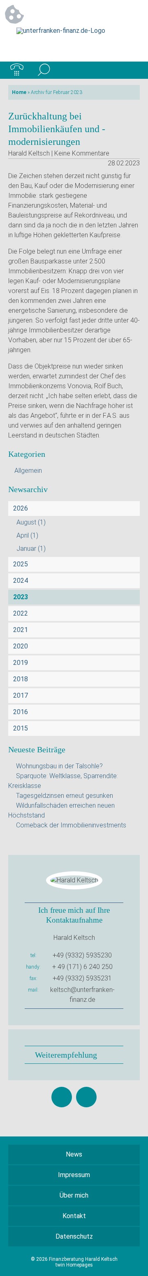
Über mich (74, 1195)
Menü (131, 70)
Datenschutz (74, 1236)
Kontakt (74, 1216)
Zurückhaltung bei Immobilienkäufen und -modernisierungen (56, 129)
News (74, 1154)
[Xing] (86, 1097)
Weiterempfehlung (66, 1054)
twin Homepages (74, 1265)
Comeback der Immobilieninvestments (71, 825)
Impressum (74, 1175)
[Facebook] (61, 1097)
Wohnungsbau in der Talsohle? (59, 766)
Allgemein (28, 470)
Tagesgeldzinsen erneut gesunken (64, 796)
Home (19, 92)
